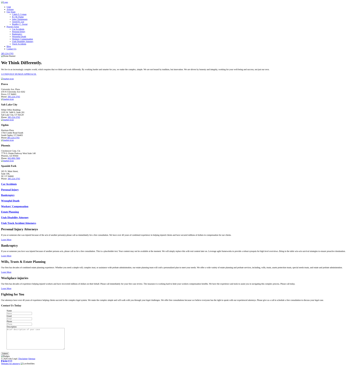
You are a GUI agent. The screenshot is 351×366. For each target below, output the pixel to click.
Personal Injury (18, 31)
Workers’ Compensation (22, 39)
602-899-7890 (14, 158)
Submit (5, 354)
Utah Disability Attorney (22, 41)
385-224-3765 (14, 97)
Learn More (6, 240)
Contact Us (11, 49)
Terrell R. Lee (18, 22)
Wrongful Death (19, 36)
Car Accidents (18, 29)
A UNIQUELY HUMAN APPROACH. (18, 74)
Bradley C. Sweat (19, 24)
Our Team (11, 12)
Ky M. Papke (18, 17)
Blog (9, 46)
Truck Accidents (19, 44)
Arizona (10, 9)
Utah (9, 7)
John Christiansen (19, 19)
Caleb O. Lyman (19, 14)
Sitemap (31, 359)
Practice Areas (13, 26)
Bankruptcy (17, 34)
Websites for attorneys (10, 363)
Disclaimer (23, 359)
